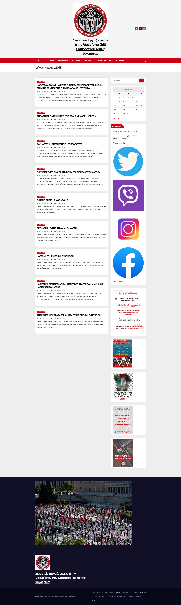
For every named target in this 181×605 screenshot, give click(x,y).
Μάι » (119, 119)
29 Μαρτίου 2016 (44, 91)
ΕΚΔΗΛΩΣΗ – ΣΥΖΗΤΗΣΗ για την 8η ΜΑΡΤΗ (56, 228)
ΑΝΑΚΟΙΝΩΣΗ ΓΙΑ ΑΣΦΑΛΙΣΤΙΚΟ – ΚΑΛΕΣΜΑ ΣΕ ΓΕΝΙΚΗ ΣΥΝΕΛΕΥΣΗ (68, 315)
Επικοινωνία (133, 592)
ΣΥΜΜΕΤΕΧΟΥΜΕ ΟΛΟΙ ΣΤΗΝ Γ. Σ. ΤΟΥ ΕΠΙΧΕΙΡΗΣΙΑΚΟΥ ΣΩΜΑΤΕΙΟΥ (68, 172)
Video (98, 592)
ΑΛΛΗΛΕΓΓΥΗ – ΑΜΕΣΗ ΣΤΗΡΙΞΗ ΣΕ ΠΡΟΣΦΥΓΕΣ (59, 144)
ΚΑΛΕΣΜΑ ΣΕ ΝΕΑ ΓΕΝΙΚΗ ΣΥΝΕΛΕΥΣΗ (55, 256)
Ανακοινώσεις (49, 61)
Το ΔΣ (93, 601)
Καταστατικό (142, 592)
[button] (145, 61)
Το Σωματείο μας (104, 61)
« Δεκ (114, 119)
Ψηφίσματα (76, 61)
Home (93, 592)
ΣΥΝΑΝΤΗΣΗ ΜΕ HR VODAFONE (52, 200)
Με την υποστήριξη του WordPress (45, 596)
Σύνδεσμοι (120, 61)
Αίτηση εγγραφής (118, 281)
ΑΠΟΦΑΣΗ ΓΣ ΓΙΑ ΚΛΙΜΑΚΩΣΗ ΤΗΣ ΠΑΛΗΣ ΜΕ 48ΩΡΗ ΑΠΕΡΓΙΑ (66, 116)
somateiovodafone (59, 91)
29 (119, 113)
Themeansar (71, 596)
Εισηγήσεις (118, 592)
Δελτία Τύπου (63, 61)
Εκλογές (125, 592)
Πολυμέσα (89, 61)
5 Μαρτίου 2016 (44, 290)
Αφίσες (112, 592)
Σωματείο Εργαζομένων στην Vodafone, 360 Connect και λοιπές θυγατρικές (60, 578)
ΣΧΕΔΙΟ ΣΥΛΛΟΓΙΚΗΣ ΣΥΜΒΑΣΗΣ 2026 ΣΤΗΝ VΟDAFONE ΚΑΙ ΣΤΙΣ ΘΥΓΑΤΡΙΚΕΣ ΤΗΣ (117, 596)
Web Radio (105, 592)
